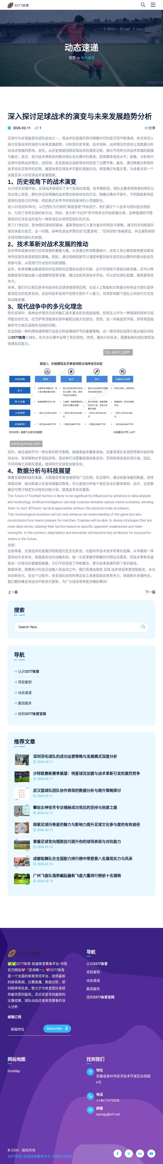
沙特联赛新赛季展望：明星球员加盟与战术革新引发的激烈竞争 (86, 773)
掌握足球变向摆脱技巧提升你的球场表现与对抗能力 (77, 842)
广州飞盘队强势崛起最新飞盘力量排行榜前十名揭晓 (77, 876)
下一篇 (150, 592)
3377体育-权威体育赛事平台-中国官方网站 (40, 1156)
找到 (32, 714)
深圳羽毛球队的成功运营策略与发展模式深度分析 (75, 756)
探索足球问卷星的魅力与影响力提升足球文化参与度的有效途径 (86, 825)
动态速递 (25, 693)
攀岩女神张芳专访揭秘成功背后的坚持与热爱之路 (75, 808)
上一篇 (13, 592)
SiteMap (13, 1071)
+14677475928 (107, 1100)
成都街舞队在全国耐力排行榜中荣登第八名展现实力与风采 (82, 859)
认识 (28, 671)
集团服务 (25, 703)
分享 (152, 128)
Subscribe (54, 1028)
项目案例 (25, 682)
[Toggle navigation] (153, 5)
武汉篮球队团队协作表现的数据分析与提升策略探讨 (77, 790)
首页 (72, 58)
